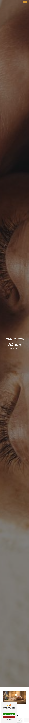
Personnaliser (9, 719)
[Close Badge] (21, 719)
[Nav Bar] (25, 2)
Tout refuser (9, 717)
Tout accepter (9, 714)
